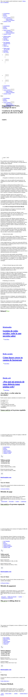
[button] (14, 23)
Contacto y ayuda (7, 21)
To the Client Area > (5, 681)
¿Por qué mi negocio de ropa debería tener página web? (13, 384)
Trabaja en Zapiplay (10, 20)
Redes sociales (8, 354)
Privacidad (11, 501)
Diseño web (7, 378)
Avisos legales (4, 501)
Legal (2, 693)
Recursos (5, 15)
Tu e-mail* (3, 401)
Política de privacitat (12, 596)
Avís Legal (3, 596)
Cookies (17, 501)
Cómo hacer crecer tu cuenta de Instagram (13, 358)
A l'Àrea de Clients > (5, 583)
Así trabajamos (6, 13)
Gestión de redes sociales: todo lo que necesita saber (12, 333)
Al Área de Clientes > (5, 488)
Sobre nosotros (9, 19)
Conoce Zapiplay (7, 17)
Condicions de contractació (7, 598)
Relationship (7, 327)
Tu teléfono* (3, 403)
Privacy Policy (8, 693)
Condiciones (23, 501)
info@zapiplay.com (6, 477)
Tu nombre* (3, 400)
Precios (4, 14)
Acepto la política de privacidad (7, 404)
